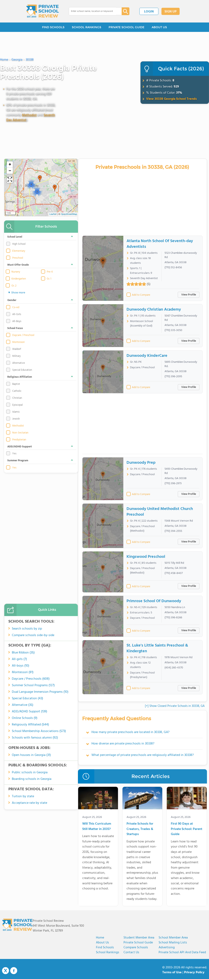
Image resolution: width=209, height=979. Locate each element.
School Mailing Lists (173, 942)
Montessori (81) (22, 672)
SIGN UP (171, 11)
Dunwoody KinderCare (147, 356)
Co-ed (15, 307)
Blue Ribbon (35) (23, 652)
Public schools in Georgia (30, 772)
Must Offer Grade (18, 265)
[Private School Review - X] (5, 971)
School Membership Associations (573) (39, 731)
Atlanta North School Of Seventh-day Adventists (160, 244)
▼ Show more (16, 292)
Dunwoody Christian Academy (154, 309)
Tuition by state (23, 796)
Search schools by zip (27, 628)
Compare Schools (135, 947)
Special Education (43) (27, 698)
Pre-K (50, 272)
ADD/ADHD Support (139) (29, 711)
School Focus (15, 328)
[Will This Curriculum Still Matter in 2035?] (98, 799)
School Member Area (173, 937)
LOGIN (149, 11)
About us (102, 942)
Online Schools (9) (24, 718)
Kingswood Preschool (146, 557)
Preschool (17, 258)
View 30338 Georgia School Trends (171, 99)
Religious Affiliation (19, 377)
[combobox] (92, 11)
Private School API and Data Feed (182, 952)
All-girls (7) (19, 659)
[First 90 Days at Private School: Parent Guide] (187, 799)
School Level (14, 237)
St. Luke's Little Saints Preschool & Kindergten (157, 648)
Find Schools (105, 947)
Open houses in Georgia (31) (31, 755)
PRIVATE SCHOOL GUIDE (126, 27)
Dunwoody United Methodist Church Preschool (160, 512)
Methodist (29, 115)
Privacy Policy (194, 972)
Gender (11, 300)
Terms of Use (172, 972)
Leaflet (53, 214)
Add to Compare (141, 295)
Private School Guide (138, 942)
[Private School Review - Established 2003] (42, 11)
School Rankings (107, 952)
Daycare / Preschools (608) (31, 678)
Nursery (15, 272)
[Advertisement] (142, 425)
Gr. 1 (49, 279)
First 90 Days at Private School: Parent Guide (186, 829)
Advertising (167, 947)
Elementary (18, 251)
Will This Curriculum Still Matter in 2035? (96, 826)
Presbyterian (19, 440)
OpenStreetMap (69, 214)
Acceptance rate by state (29, 803)
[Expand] (10, 180)
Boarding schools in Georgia (31, 779)
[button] (55, 188)
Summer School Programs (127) (33, 685)
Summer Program (17, 460)
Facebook (14, 971)
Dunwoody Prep (141, 463)
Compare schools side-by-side (33, 635)
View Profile (188, 294)
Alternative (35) (22, 705)
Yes (14, 468)
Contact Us (131, 952)
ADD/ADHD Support (19, 447)
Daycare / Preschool (23, 335)
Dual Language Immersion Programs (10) (40, 692)
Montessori (18, 342)
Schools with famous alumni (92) (35, 737)
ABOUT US (159, 27)
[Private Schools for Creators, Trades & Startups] (142, 799)
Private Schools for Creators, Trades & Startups (140, 829)
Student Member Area (138, 937)
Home (100, 937)
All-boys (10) (20, 665)
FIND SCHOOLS (53, 27)
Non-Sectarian (20, 433)
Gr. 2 (13, 286)
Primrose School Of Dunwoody (154, 601)
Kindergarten (18, 279)
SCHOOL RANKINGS (86, 27)
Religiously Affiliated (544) (30, 724)
